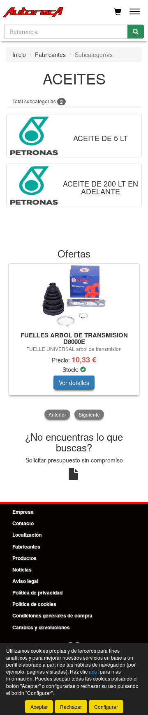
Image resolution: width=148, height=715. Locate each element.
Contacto (23, 523)
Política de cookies (34, 604)
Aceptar (39, 706)
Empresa (23, 511)
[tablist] (74, 342)
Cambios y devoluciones (41, 627)
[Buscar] (135, 32)
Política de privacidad (37, 592)
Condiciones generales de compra (52, 615)
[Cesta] (117, 11)
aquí (94, 671)
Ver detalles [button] (74, 382)
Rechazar (71, 706)
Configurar (106, 706)
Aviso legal (25, 581)
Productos (24, 558)
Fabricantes (50, 54)
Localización (27, 534)
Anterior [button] (57, 414)
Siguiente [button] (89, 414)
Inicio (19, 54)
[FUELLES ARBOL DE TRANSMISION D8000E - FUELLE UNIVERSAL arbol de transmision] (74, 296)
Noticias (22, 569)
